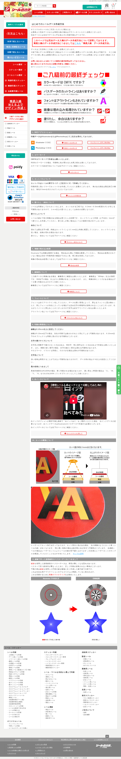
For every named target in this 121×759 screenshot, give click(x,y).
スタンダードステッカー (54, 655)
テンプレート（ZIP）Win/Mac (100, 142)
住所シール (49, 690)
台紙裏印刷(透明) (15, 704)
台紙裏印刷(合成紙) (16, 702)
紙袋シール (49, 716)
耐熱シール (13, 697)
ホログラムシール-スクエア (18, 687)
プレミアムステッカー (53, 659)
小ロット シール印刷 (16, 706)
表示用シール (50, 687)
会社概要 (86, 715)
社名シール (87, 671)
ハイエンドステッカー (53, 661)
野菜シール (49, 698)
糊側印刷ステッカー (53, 667)
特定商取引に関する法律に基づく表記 (73, 739)
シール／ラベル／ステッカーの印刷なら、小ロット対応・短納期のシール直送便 (63, 758)
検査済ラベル (50, 718)
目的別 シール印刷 (15, 747)
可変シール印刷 (14, 726)
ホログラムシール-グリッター (19, 691)
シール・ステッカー (13, 648)
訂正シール (87, 680)
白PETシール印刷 (15, 665)
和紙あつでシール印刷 (16, 672)
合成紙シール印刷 (15, 663)
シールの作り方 (14, 714)
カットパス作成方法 (74, 195)
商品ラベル (11, 128)
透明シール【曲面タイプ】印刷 (20, 670)
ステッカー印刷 (50, 652)
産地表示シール (88, 661)
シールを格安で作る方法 (17, 708)
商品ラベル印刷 (51, 696)
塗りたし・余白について (74, 242)
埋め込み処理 (74, 265)
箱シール (49, 714)
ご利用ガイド (67, 12)
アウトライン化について (74, 317)
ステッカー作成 (53, 12)
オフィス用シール (89, 684)
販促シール (11, 132)
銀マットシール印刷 (16, 685)
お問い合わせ (110, 12)
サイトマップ (41, 753)
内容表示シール (51, 712)
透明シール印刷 (14, 667)
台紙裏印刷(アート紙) (16, 699)
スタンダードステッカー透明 (56, 657)
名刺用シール (50, 700)
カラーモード (74, 172)
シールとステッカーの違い (18, 728)
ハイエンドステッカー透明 (55, 663)
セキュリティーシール (16, 695)
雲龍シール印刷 (14, 676)
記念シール (87, 706)
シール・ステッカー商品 (44, 747)
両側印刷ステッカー (53, 665)
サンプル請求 (78, 554)
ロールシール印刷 (15, 712)
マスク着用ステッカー (91, 698)
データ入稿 (83, 12)
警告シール (49, 702)
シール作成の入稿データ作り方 (19, 750)
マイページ (12, 753)
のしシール (87, 663)
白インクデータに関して (74, 433)
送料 (84, 712)
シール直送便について (101, 739)
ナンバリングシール (16, 724)
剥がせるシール (51, 679)
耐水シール (49, 681)
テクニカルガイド (95, 12)
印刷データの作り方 (70, 142)
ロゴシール (49, 675)
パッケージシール (52, 683)
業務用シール (12, 137)
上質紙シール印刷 (15, 655)
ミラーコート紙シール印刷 (18, 659)
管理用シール (88, 678)
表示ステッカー (12, 141)
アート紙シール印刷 (16, 657)
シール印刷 (38, 12)
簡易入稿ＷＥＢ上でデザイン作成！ (15, 105)
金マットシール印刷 (16, 682)
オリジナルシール (14, 721)
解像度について (75, 291)
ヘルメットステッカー (91, 704)
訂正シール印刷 (51, 692)
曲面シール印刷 (14, 661)
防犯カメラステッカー (91, 700)
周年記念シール (88, 675)
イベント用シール (89, 682)
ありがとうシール (89, 665)
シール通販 (48, 707)
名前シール (11, 146)
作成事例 (67, 747)
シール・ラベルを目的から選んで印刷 (59, 672)
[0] (113, 8)
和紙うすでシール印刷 (16, 674)
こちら (78, 43)
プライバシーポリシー (45, 739)
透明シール (49, 677)
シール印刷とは (14, 710)
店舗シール (87, 659)
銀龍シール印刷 (14, 678)
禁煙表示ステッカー (90, 702)
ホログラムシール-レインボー (19, 689)
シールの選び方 (14, 717)
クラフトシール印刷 (16, 680)
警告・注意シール (89, 686)
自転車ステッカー (13, 123)
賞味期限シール (51, 694)
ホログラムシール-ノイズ (18, 693)
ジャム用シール (51, 685)
